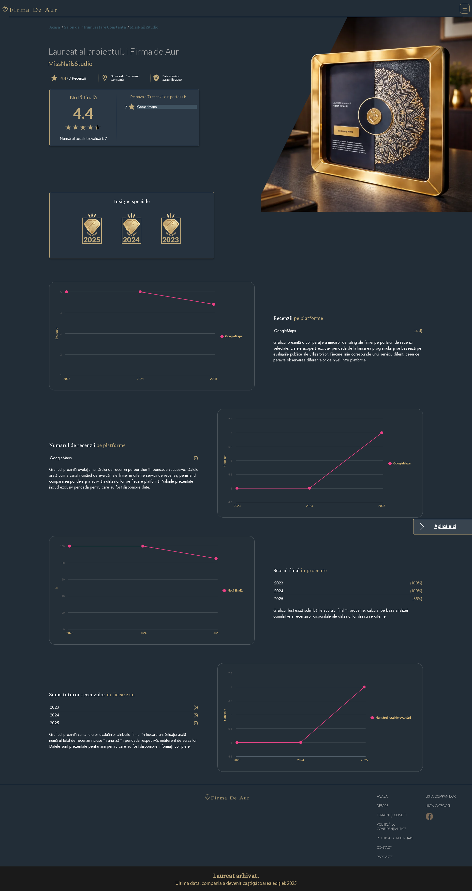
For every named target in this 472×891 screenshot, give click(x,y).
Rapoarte (385, 857)
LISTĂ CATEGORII (438, 805)
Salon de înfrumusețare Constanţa (95, 28)
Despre (382, 805)
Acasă (54, 28)
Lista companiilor (441, 796)
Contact (384, 847)
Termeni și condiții (392, 815)
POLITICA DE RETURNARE (395, 838)
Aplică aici (445, 526)
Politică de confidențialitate (391, 826)
